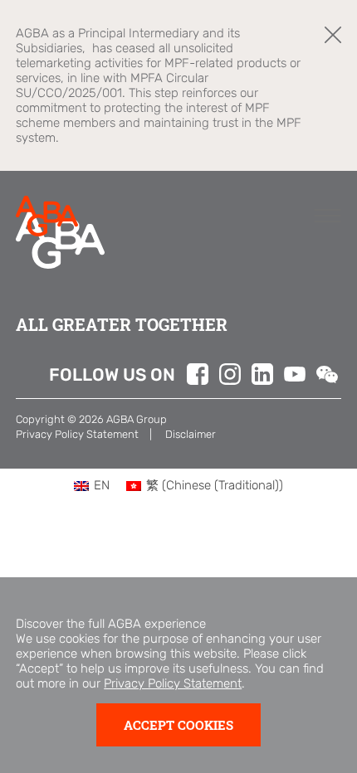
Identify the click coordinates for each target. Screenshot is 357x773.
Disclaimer (190, 434)
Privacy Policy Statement (173, 683)
